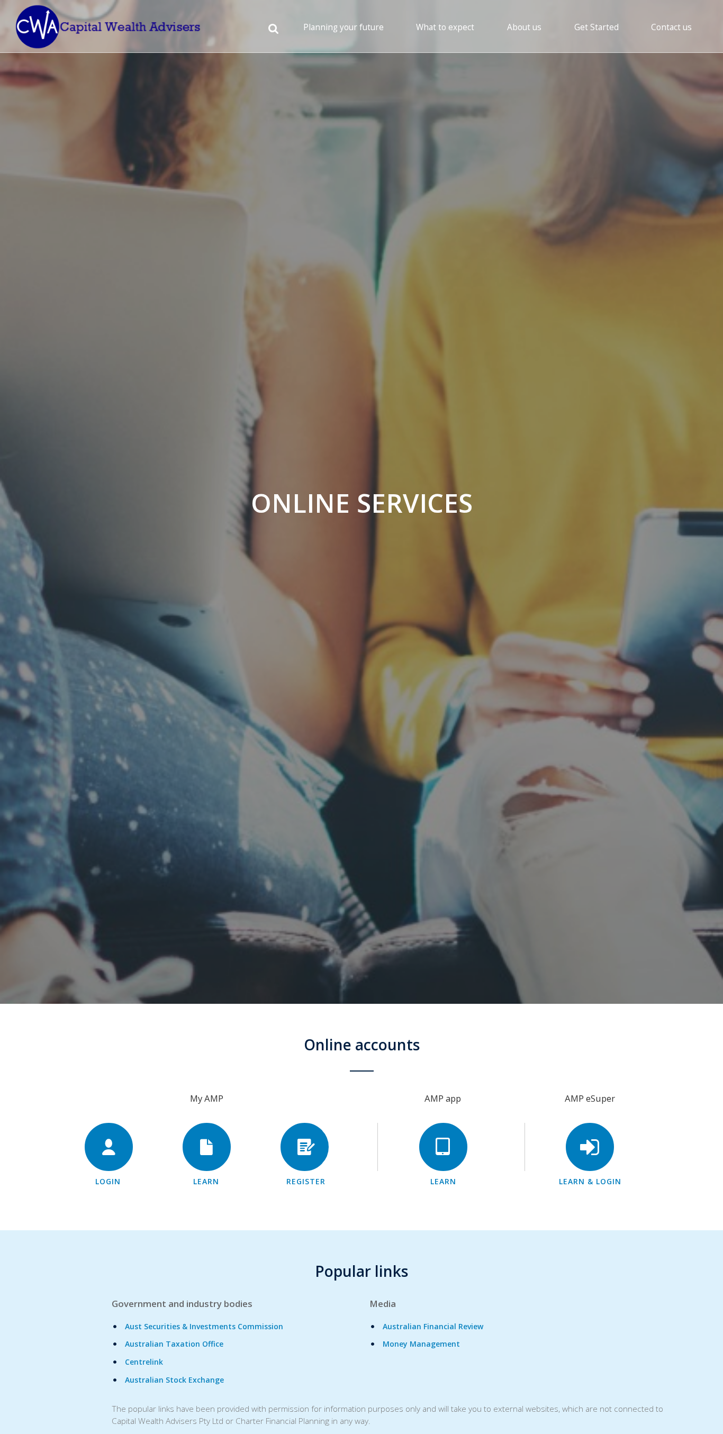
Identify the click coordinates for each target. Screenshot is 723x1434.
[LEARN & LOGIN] (590, 1147)
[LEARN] (207, 1147)
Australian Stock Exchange (174, 1380)
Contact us (671, 27)
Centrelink (144, 1362)
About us (524, 27)
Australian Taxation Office (174, 1344)
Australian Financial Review (433, 1326)
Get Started (596, 27)
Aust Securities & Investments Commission (204, 1326)
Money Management (421, 1344)
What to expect (445, 27)
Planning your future (343, 27)
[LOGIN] (109, 1147)
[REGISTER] (305, 1147)
